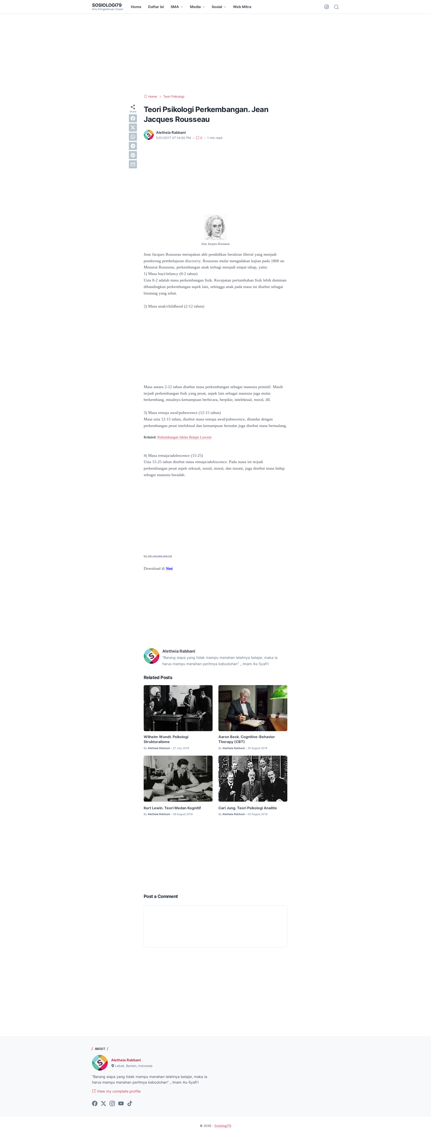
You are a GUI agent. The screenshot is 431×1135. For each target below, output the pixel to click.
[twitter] (133, 127)
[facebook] (133, 118)
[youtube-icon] (121, 1104)
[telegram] (133, 146)
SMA (175, 6)
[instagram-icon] (112, 1104)
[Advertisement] (215, 53)
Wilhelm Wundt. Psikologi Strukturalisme (166, 739)
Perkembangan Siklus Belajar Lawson (184, 437)
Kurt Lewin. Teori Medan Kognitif (172, 808)
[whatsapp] (133, 137)
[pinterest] (133, 155)
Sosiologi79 (107, 5)
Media (195, 6)
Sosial (217, 6)
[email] (133, 164)
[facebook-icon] (94, 1104)
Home (136, 6)
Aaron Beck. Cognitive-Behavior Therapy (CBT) (246, 739)
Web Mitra (242, 6)
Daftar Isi (156, 6)
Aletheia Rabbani (126, 1060)
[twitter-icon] (103, 1104)
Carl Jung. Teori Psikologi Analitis (247, 808)
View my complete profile (118, 1091)
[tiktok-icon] (129, 1104)
